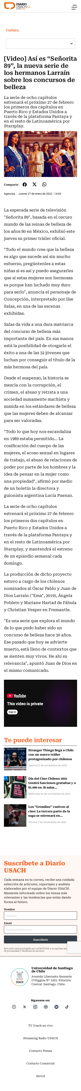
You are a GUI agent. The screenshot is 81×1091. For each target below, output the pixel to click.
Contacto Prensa (40, 1050)
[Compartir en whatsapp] (44, 184)
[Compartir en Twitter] (34, 184)
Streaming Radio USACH (40, 1038)
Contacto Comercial (40, 1063)
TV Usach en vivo (40, 1025)
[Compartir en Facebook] (24, 184)
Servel (40, 1075)
